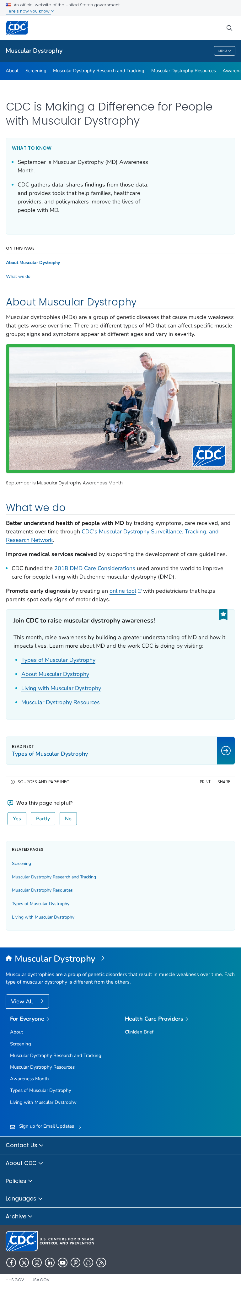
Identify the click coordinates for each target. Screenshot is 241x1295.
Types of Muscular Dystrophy (58, 660)
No (68, 818)
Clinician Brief (139, 1032)
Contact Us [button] (22, 1145)
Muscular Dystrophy (34, 50)
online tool (123, 591)
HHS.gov (15, 1280)
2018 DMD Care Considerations (94, 568)
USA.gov (40, 1280)
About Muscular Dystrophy (55, 674)
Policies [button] (17, 1181)
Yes (17, 818)
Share (223, 782)
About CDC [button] (22, 1163)
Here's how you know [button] (28, 11)
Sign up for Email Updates (46, 1126)
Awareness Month (29, 1079)
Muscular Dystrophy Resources (183, 70)
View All (23, 1001)
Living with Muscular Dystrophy (61, 688)
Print (205, 782)
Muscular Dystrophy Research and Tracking (98, 70)
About (12, 70)
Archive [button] (17, 1216)
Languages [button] (22, 1198)
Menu (222, 51)
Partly (43, 818)
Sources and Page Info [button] (44, 782)
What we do (18, 276)
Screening (35, 70)
